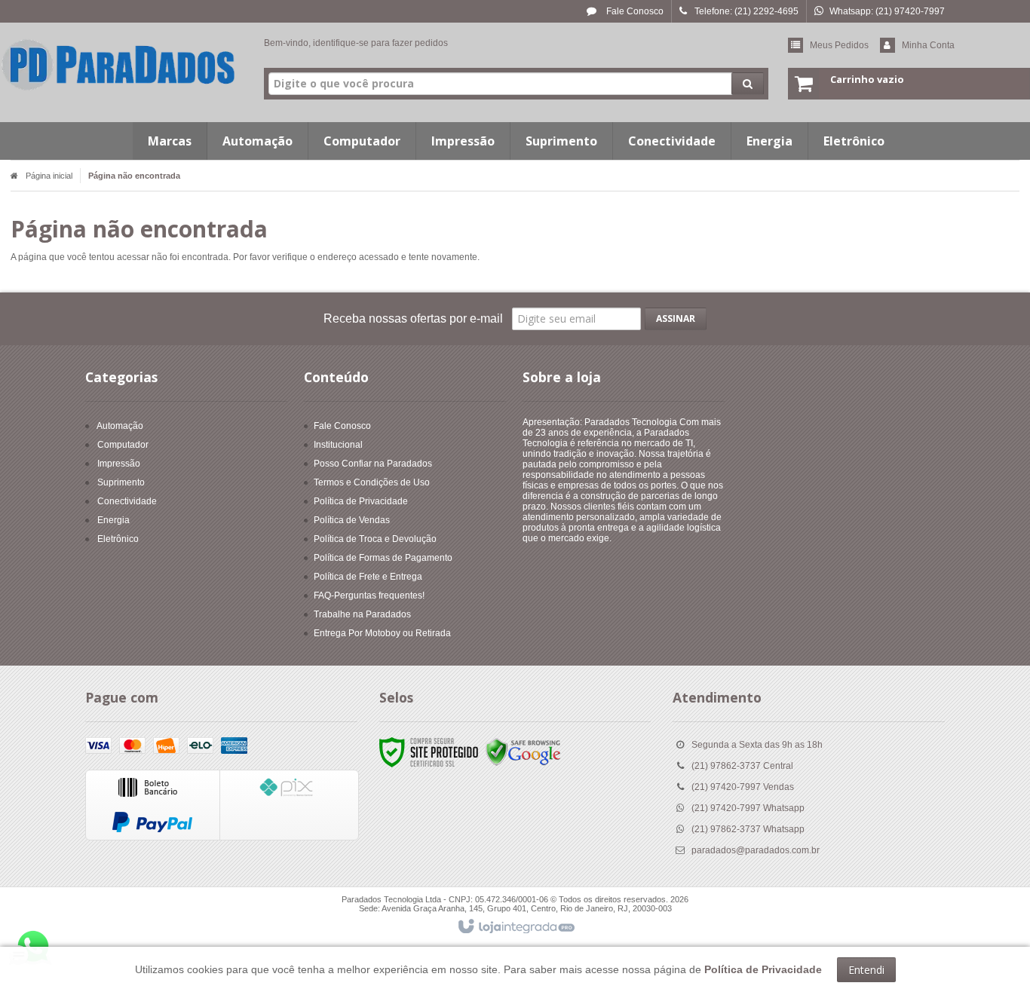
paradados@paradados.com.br (755, 850)
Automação (120, 426)
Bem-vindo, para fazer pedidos (356, 43)
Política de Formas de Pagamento (383, 558)
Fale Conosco (634, 11)
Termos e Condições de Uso (372, 482)
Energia (113, 520)
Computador (123, 444)
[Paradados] (119, 65)
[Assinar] (676, 319)
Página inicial (49, 175)
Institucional (338, 444)
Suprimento (121, 482)
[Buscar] (747, 83)
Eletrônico (118, 539)
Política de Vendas (352, 520)
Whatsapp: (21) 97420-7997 (887, 11)
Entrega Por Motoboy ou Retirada (382, 633)
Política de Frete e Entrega (368, 576)
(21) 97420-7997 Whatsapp (748, 808)
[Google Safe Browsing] (523, 751)
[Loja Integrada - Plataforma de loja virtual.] (515, 927)
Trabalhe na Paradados (362, 614)
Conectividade (127, 501)
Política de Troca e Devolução (375, 539)
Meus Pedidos (839, 45)
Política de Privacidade (361, 501)
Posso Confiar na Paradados (373, 463)
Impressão (118, 463)
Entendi (866, 970)
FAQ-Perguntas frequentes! (369, 595)
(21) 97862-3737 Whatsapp (748, 829)
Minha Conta (928, 45)
